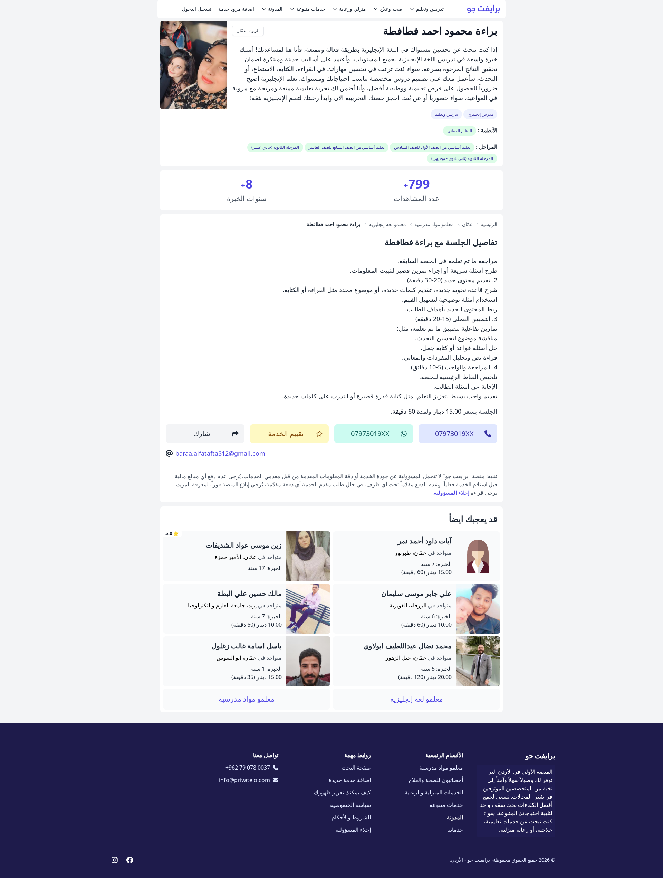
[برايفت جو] (483, 8)
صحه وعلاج (391, 9)
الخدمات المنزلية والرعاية (434, 792)
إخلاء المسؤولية (451, 492)
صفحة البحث (356, 767)
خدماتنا (455, 829)
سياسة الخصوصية (350, 805)
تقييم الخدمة (286, 433)
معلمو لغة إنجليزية (416, 699)
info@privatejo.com (244, 780)
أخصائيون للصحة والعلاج (436, 780)
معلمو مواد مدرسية (247, 699)
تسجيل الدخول (196, 9)
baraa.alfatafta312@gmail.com (220, 453)
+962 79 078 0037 (247, 767)
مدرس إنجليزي (480, 114)
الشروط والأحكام (351, 817)
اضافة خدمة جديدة (350, 780)
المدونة (275, 9)
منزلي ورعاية (352, 9)
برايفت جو (540, 755)
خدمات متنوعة (310, 9)
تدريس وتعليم (430, 9)
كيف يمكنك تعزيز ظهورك (342, 792)
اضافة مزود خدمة (236, 9)
